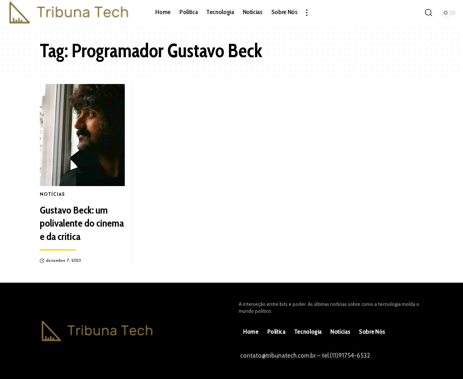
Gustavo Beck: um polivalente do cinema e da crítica (82, 223)
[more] (307, 12)
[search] (428, 13)
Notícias (52, 195)
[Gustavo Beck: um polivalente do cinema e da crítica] (82, 135)
